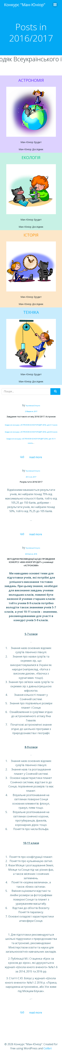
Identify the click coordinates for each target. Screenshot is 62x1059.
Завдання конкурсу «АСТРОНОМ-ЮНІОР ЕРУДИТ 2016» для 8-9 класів (31, 432)
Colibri (47, 1048)
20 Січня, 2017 (31, 477)
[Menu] (55, 4)
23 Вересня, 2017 (31, 411)
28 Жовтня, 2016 (31, 554)
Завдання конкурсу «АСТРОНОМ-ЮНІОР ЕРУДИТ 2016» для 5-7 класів (31, 425)
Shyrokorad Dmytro (33, 406)
